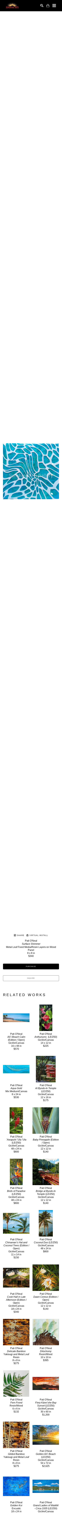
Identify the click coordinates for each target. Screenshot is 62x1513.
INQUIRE (31, 978)
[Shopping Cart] (47, 5)
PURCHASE (31, 966)
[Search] (41, 5)
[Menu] (54, 5)
